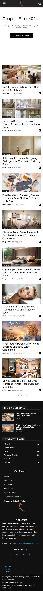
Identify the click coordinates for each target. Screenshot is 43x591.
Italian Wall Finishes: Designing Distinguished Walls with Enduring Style (21, 161)
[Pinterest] (29, 554)
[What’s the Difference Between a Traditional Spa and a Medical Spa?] (21, 294)
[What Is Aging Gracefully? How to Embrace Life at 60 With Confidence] (21, 331)
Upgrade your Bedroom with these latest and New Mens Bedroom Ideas (21, 272)
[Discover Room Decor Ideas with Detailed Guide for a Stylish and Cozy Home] (21, 219)
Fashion (5, 191)
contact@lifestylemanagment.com (25, 543)
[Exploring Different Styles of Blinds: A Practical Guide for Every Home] (21, 108)
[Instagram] (17, 554)
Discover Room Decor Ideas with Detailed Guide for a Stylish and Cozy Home (20, 235)
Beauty (5, 302)
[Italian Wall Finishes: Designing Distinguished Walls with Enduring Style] (21, 145)
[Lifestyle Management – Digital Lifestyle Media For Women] (21, 507)
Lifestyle (5, 83)
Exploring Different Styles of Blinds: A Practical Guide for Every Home (21, 124)
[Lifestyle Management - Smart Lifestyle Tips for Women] (21, 4)
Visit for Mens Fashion (8, 569)
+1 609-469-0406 (15, 583)
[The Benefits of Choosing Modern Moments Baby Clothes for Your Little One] (21, 182)
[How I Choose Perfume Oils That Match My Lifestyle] (21, 74)
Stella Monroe (7, 93)
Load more (20, 395)
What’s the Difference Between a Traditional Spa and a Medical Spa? (20, 309)
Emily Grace (6, 130)
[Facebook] (10, 554)
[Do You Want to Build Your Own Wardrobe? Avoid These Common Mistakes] (21, 368)
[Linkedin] (23, 554)
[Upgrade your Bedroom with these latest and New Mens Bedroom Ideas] (21, 256)
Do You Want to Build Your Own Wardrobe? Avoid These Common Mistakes (20, 383)
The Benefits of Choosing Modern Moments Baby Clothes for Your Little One (21, 198)
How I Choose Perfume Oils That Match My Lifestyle (20, 88)
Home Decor (7, 117)
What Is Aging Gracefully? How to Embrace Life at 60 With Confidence (20, 346)
